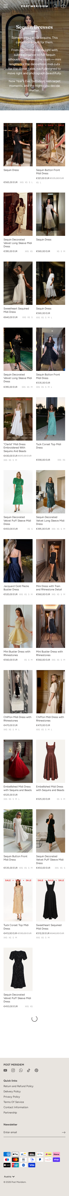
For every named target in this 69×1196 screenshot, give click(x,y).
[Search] (55, 7)
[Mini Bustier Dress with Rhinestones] (18, 626)
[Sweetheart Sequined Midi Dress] (18, 283)
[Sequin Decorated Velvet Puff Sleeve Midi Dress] (18, 491)
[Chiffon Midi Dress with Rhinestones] (18, 691)
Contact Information (16, 1107)
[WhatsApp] (21, 1070)
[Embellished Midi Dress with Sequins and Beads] (18, 761)
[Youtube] (5, 1070)
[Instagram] (13, 1070)
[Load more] (34, 1019)
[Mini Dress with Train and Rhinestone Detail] (50, 560)
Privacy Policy (12, 1096)
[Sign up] (63, 1132)
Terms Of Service (14, 1102)
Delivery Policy (12, 1091)
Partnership (10, 1112)
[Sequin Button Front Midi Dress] (50, 144)
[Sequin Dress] (18, 144)
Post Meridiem (19, 1182)
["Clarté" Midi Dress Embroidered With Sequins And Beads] (18, 419)
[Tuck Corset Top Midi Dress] (50, 419)
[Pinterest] (36, 1070)
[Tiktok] (28, 1070)
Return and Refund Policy (18, 1086)
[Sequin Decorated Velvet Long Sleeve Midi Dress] (18, 214)
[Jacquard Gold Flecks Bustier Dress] (18, 560)
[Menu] (6, 6)
